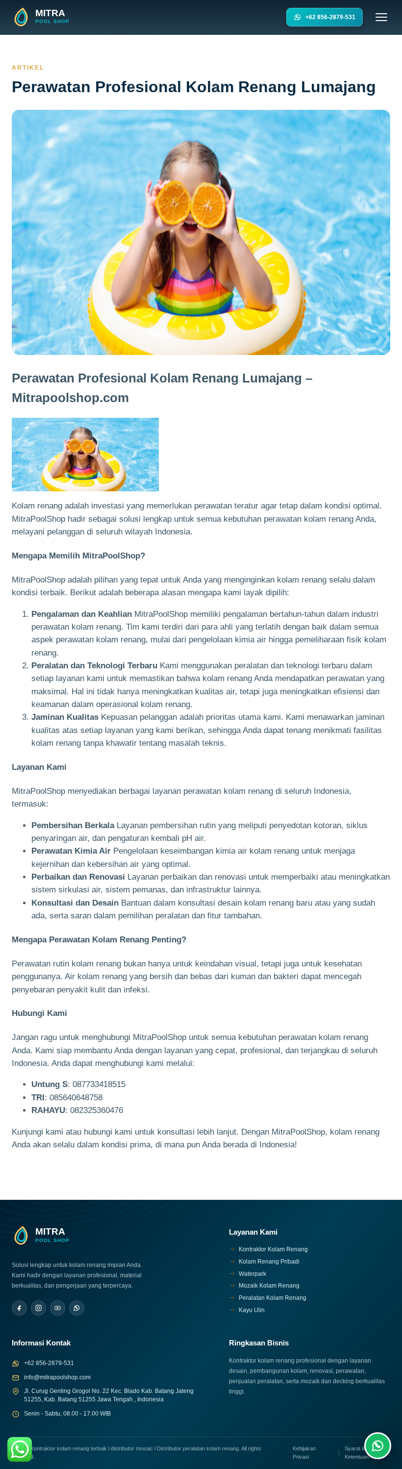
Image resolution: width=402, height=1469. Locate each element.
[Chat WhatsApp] (377, 1445)
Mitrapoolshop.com (70, 398)
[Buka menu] (381, 17)
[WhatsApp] (76, 1308)
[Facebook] (19, 1308)
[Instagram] (38, 1308)
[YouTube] (57, 1308)
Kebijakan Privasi (304, 1452)
